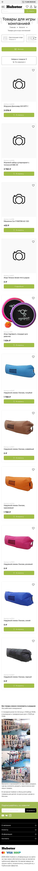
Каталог (22, 27)
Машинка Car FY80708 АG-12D (16, 221)
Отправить (30, 810)
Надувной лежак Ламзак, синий (17, 621)
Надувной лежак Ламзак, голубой (18, 393)
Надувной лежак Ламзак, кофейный (19, 449)
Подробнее (19, 286)
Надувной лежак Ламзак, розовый (18, 564)
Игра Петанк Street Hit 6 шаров (16, 278)
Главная (13, 27)
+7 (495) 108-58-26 (29, 2)
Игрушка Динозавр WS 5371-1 (16, 106)
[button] (33, 38)
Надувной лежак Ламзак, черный (18, 677)
